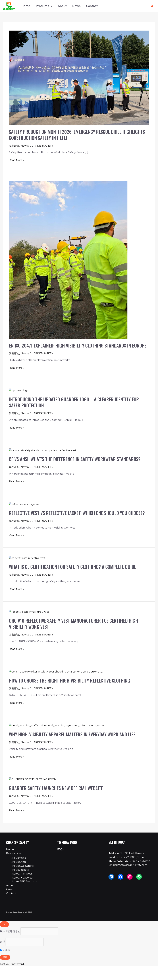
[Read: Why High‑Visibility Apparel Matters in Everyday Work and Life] (56, 725)
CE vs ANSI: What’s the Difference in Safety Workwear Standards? (74, 459)
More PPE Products (24, 881)
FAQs (60, 849)
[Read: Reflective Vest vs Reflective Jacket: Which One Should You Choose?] (24, 504)
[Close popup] (4, 924)
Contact (92, 6)
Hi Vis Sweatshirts (22, 865)
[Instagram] (130, 877)
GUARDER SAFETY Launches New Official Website (56, 788)
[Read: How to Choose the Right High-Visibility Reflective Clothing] (56, 671)
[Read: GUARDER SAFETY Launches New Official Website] (32, 779)
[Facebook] (120, 877)
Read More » (16, 160)
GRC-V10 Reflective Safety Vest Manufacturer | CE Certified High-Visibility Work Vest (74, 623)
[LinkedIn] (111, 877)
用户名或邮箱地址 (10, 931)
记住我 (6, 950)
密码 (2, 941)
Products (42, 6)
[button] (50, 6)
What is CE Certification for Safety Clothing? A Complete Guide (72, 566)
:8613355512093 (129, 861)
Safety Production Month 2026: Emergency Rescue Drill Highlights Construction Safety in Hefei (77, 134)
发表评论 (14, 145)
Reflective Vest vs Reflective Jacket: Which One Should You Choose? (77, 512)
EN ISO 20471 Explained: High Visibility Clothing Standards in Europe (77, 345)
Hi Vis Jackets (20, 869)
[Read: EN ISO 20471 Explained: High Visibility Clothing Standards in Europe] (68, 259)
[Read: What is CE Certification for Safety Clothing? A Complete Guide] (27, 557)
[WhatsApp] (139, 877)
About (62, 6)
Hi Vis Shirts (19, 861)
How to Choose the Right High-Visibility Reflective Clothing (69, 680)
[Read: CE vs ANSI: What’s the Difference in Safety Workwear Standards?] (42, 450)
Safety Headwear (22, 877)
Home (25, 6)
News (76, 6)
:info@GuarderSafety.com (127, 865)
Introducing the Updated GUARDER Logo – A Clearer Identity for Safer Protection (74, 402)
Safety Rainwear (22, 873)
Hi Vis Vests (19, 857)
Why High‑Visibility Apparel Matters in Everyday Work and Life (72, 734)
